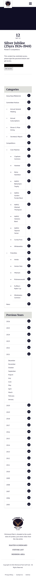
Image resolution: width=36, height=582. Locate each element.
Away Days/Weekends (13, 96)
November (11, 364)
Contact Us (19, 575)
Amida (16, 259)
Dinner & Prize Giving (15, 128)
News (8, 304)
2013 (8, 452)
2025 (8, 328)
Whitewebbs (18, 246)
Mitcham (17, 273)
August (10, 375)
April (10, 389)
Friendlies (13, 253)
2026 (8, 321)
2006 (8, 498)
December (11, 361)
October (11, 368)
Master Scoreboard (18, 545)
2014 (8, 445)
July (9, 378)
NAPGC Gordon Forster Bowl (18, 195)
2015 (8, 439)
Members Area (18, 554)
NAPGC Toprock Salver (17, 230)
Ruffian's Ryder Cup (17, 287)
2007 (8, 491)
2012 (8, 458)
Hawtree (17, 166)
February (11, 396)
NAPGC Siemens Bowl (17, 218)
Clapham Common (17, 157)
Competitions (15, 50)
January (10, 399)
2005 (8, 505)
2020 (8, 405)
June (9, 382)
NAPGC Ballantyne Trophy (18, 183)
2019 (8, 412)
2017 (8, 425)
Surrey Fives (18, 240)
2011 (8, 465)
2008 (8, 485)
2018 (8, 419)
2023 (8, 341)
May (9, 385)
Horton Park (18, 266)
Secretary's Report (16, 137)
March (10, 392)
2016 (8, 432)
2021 (8, 354)
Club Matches (15, 150)
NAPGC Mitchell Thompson (18, 207)
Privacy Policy (9, 575)
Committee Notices (12, 102)
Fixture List (18, 550)
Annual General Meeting (15, 110)
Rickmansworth (19, 279)
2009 (8, 478)
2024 (8, 335)
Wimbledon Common (18, 296)
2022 (8, 348)
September (12, 371)
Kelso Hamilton (17, 173)
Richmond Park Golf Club (8, 4)
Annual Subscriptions (15, 119)
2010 (8, 472)
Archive (28, 575)
